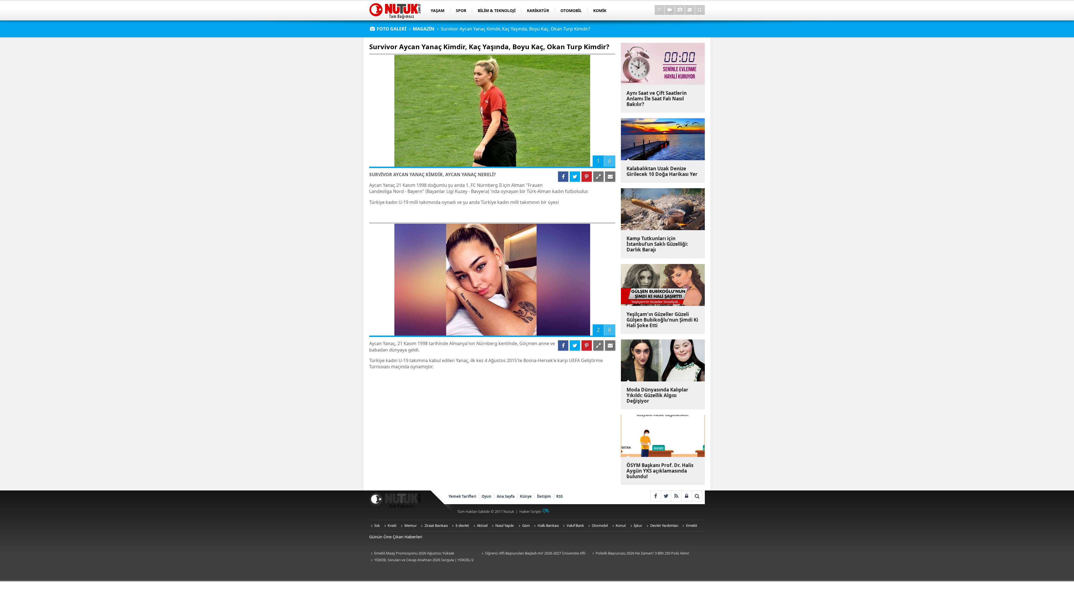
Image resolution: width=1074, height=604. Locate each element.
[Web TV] (670, 10)
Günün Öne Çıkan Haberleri (395, 536)
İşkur (638, 525)
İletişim (544, 496)
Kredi (392, 525)
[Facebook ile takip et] (655, 495)
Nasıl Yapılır (504, 525)
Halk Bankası (548, 525)
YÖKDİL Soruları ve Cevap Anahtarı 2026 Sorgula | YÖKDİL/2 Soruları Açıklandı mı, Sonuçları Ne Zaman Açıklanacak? (421, 560)
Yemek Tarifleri (462, 496)
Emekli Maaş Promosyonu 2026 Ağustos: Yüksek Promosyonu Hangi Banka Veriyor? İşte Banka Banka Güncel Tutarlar (419, 553)
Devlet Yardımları (664, 525)
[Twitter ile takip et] (666, 495)
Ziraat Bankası (436, 525)
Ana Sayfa (506, 496)
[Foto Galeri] (680, 10)
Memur (410, 525)
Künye (526, 496)
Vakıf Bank (575, 525)
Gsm (526, 525)
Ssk (377, 525)
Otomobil (600, 525)
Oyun (486, 496)
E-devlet (462, 525)
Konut (621, 525)
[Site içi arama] (700, 10)
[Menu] (660, 10)
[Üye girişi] (686, 495)
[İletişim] (690, 10)
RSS (559, 496)
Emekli (691, 525)
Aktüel (482, 525)
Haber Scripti (530, 511)
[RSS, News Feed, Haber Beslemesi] (676, 495)
